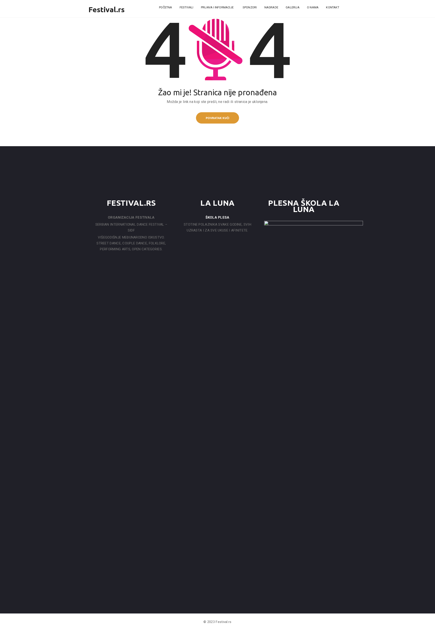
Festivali (186, 7)
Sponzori (250, 7)
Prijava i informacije (217, 7)
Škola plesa (217, 217)
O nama (313, 7)
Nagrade (271, 7)
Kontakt (332, 7)
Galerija (293, 7)
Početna (165, 7)
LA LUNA (217, 202)
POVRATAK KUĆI (217, 117)
